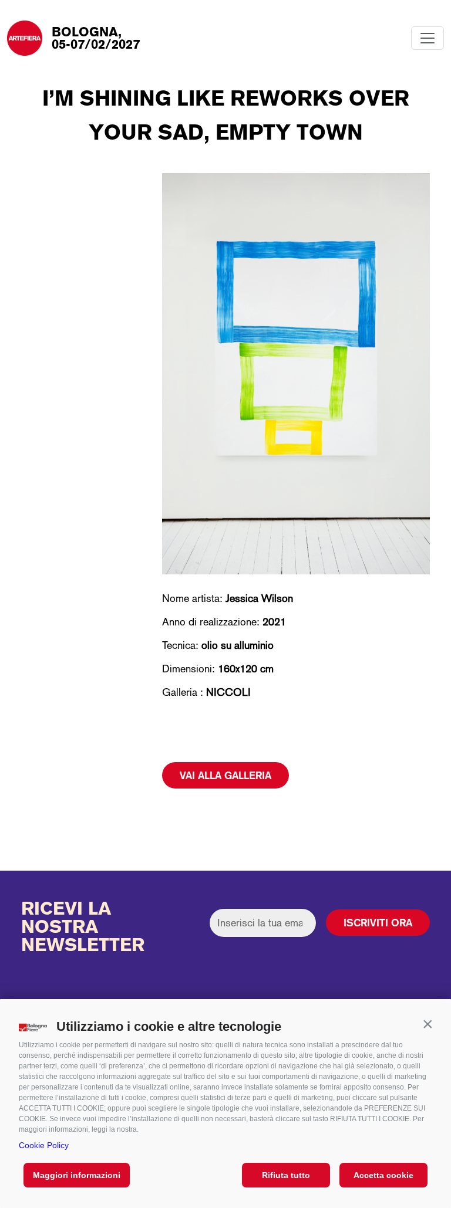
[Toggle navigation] (427, 38)
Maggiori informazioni (76, 1175)
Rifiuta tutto (286, 1175)
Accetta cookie (383, 1175)
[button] (427, 1023)
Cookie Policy (44, 1145)
